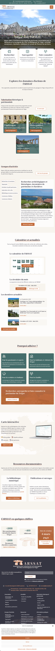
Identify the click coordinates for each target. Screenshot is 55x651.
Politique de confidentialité (31, 649)
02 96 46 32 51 (39, 1)
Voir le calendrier (27, 266)
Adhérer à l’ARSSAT (12, 399)
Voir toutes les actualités (9, 329)
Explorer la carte (7, 445)
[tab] (8, 181)
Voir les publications (41, 498)
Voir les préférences (27, 646)
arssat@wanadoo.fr (46, 586)
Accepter (27, 638)
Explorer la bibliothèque (14, 498)
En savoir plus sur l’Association (45, 542)
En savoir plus (40, 109)
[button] (53, 626)
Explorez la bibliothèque (9, 547)
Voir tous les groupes (42, 173)
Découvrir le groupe (28, 224)
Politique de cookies (21, 649)
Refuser (27, 642)
